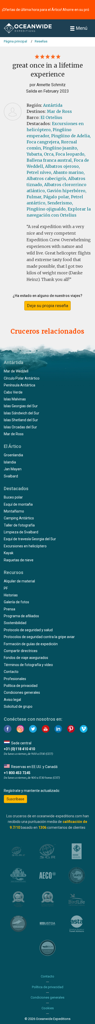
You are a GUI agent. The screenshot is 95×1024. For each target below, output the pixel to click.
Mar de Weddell (16, 371)
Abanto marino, (69, 172)
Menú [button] (81, 28)
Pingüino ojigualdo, (47, 209)
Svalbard (11, 476)
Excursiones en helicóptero (25, 546)
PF (6, 588)
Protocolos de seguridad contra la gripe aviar (39, 637)
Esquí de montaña (18, 504)
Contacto (11, 672)
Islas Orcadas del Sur (20, 427)
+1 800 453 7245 (17, 773)
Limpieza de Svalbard (21, 532)
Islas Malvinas (15, 399)
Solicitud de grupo (18, 706)
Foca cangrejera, (43, 141)
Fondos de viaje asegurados (26, 658)
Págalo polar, (56, 196)
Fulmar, (34, 196)
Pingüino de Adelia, (71, 135)
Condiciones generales (22, 692)
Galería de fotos (16, 602)
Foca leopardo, (70, 154)
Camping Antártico (19, 518)
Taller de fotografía (19, 525)
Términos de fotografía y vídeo (28, 665)
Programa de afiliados (21, 616)
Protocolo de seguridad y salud (28, 630)
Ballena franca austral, (50, 160)
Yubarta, (35, 154)
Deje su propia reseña (47, 305)
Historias (11, 595)
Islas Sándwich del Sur (21, 413)
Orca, (49, 154)
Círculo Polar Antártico (22, 378)
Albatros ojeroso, (62, 166)
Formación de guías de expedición (31, 644)
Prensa (9, 609)
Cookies (48, 1008)
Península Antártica (19, 385)
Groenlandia (13, 455)
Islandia (10, 462)
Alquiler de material (19, 581)
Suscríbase (15, 799)
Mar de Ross (59, 111)
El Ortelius (51, 117)
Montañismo (14, 511)
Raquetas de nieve (18, 560)
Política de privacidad (20, 686)
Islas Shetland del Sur (21, 420)
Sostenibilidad (15, 623)
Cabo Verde (13, 392)
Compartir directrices (20, 651)
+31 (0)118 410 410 (19, 749)
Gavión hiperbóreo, (66, 190)
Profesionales (15, 679)
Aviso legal (12, 700)
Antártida (52, 105)
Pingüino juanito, (60, 147)
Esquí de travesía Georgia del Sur (30, 539)
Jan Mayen (13, 469)
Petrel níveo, (39, 172)
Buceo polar (13, 497)
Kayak (8, 553)
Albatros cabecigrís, (47, 178)
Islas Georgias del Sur (21, 406)
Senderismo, (60, 202)
